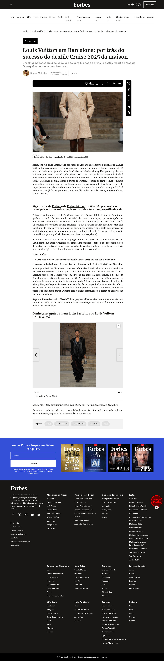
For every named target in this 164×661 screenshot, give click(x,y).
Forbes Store (16, 527)
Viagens (50, 609)
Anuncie (150, 4)
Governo (133, 617)
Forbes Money (76, 206)
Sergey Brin (52, 524)
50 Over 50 (134, 513)
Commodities (53, 585)
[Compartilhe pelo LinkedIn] (128, 95)
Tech (60, 17)
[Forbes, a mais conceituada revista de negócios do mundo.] (27, 488)
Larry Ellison (52, 510)
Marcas (50, 628)
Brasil (131, 609)
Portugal (51, 606)
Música (132, 585)
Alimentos (78, 617)
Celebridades (135, 577)
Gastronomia (53, 613)
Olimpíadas (107, 592)
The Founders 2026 (137, 552)
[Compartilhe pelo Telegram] (128, 106)
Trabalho (78, 585)
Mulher (52, 17)
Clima (76, 606)
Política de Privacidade (20, 541)
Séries (131, 570)
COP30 (77, 621)
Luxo (49, 621)
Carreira (21, 17)
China (131, 613)
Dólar (49, 592)
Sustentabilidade (81, 609)
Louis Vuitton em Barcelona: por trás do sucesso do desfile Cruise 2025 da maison (86, 31)
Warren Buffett (53, 517)
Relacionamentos (82, 577)
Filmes (132, 573)
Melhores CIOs (135, 528)
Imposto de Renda (55, 596)
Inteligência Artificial (111, 498)
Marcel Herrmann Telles (84, 510)
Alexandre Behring (82, 520)
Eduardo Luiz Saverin (83, 498)
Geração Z (79, 573)
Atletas (105, 596)
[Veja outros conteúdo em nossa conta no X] (19, 514)
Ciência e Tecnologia (112, 495)
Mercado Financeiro (55, 573)
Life (29, 17)
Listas (35, 17)
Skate (104, 588)
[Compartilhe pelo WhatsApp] (128, 101)
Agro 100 (133, 498)
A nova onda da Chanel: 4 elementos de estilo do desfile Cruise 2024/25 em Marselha (78, 264)
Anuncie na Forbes (18, 534)
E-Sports (105, 573)
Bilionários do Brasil (137, 506)
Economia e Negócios (58, 566)
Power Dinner (107, 606)
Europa (132, 621)
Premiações (134, 588)
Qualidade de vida (55, 617)
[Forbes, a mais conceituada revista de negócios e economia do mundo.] (82, 4)
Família (77, 581)
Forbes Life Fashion (110, 617)
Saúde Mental (80, 570)
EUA (131, 606)
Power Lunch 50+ (109, 613)
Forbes (56, 206)
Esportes (106, 566)
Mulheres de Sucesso (138, 549)
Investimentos (53, 577)
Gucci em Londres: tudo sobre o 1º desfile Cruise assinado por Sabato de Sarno (75, 259)
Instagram (106, 510)
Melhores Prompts (110, 502)
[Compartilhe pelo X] (128, 83)
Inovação (106, 506)
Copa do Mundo (109, 570)
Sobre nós (15, 523)
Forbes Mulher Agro (110, 643)
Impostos (51, 581)
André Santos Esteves (83, 524)
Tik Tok (105, 513)
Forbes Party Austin (110, 624)
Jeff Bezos (51, 506)
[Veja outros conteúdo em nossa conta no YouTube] (32, 514)
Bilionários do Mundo (138, 510)
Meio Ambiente (82, 602)
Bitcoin (50, 570)
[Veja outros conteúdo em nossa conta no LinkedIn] (38, 514)
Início (25, 31)
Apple (104, 517)
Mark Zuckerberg (54, 502)
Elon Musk (51, 498)
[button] (102, 83)
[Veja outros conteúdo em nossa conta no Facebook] (13, 514)
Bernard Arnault (54, 513)
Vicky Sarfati (80, 502)
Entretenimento (137, 566)
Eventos (132, 581)
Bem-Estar (79, 566)
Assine (150, 17)
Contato (14, 538)
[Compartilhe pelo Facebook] (128, 89)
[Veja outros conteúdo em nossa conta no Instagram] (25, 514)
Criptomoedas (53, 588)
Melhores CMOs (136, 531)
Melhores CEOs (135, 524)
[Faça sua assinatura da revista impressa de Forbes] (72, 457)
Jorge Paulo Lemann (83, 506)
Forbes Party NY (109, 621)
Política (133, 602)
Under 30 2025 (135, 560)
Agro (13, 17)
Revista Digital (17, 530)
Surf (103, 585)
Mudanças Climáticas (83, 613)
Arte (49, 624)
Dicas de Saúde (81, 588)
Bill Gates (51, 528)
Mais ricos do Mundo (57, 495)
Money (43, 17)
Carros (50, 632)
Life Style (52, 602)
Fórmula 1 (106, 577)
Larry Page (51, 521)
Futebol (105, 581)
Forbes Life (37, 31)
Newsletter (140, 17)
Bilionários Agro (136, 502)
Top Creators (135, 556)
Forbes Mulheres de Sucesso (114, 639)
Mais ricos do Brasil (84, 495)
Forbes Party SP (108, 628)
